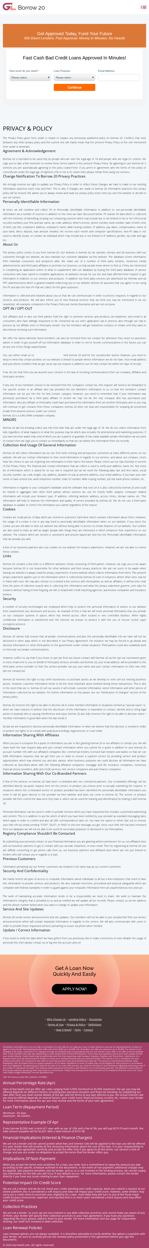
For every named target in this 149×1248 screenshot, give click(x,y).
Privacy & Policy (76, 1024)
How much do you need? (23, 70)
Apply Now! (74, 989)
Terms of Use (56, 1024)
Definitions (94, 1024)
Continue (75, 87)
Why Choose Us (56, 1019)
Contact (88, 1030)
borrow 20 (87, 942)
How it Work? (64, 1030)
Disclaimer (95, 1019)
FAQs (78, 1030)
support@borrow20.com (48, 355)
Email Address (106, 70)
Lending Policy (77, 1019)
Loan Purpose (62, 70)
